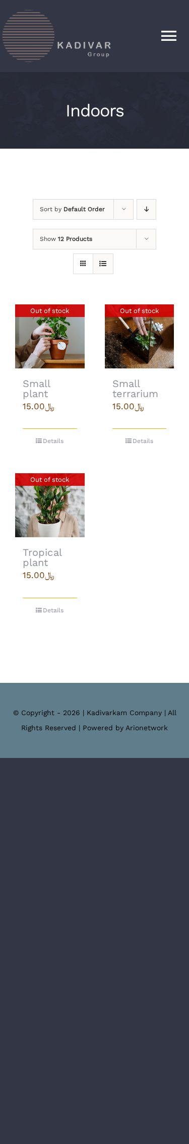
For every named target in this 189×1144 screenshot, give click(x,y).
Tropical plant (42, 557)
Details (53, 440)
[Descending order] (146, 209)
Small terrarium (135, 388)
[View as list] (103, 264)
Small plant (36, 388)
